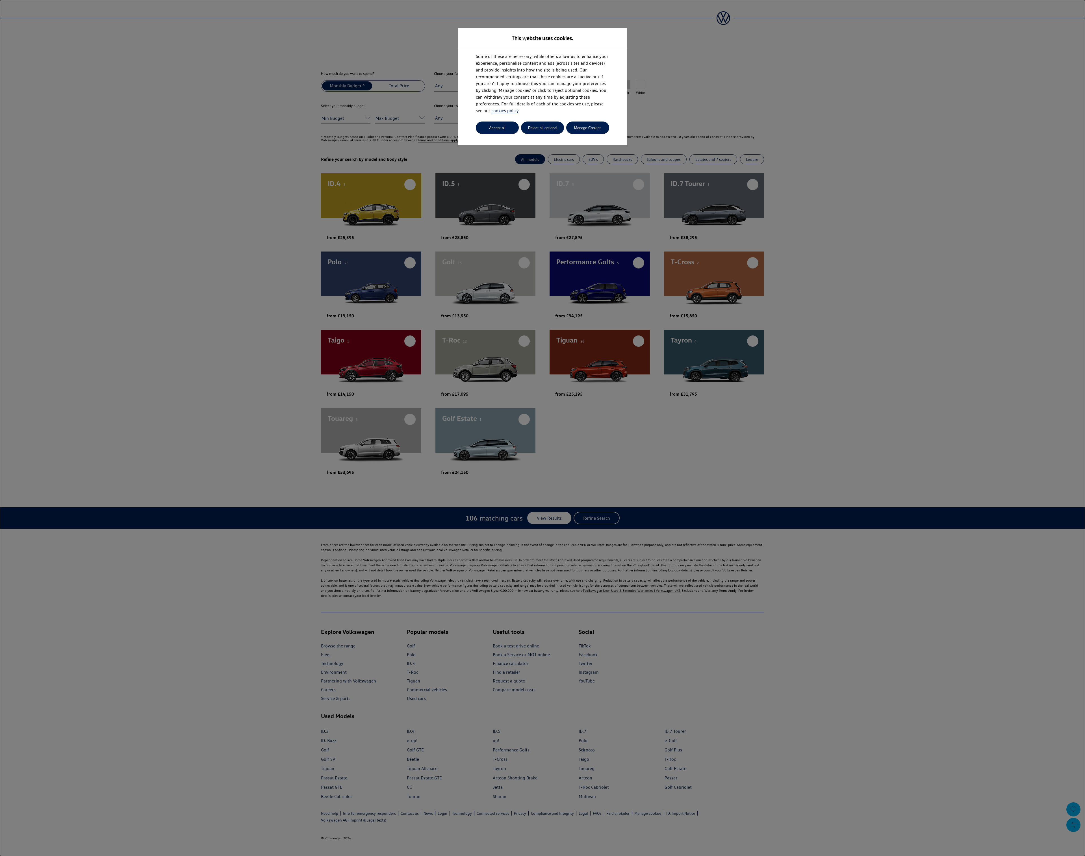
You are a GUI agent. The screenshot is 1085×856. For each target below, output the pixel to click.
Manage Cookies (588, 128)
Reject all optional (542, 128)
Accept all (497, 128)
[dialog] (542, 428)
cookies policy (504, 110)
